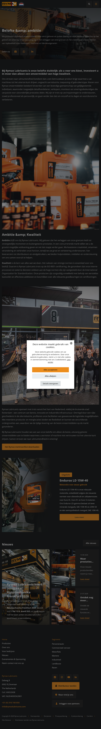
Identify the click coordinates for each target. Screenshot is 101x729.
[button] (50, 383)
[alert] (50, 364)
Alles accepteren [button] (50, 370)
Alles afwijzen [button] (50, 376)
